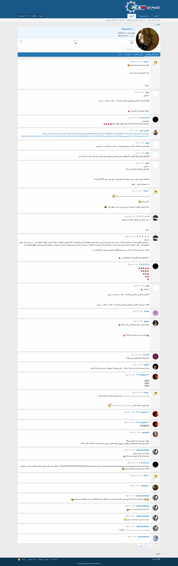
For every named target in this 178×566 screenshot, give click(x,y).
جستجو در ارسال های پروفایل (115, 20)
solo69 (146, 365)
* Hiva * (146, 61)
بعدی (141, 546)
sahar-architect (142, 450)
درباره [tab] (120, 54)
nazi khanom (143, 536)
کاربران (131, 16)
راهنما (23, 559)
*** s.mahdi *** (142, 375)
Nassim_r (145, 485)
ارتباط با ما (53, 559)
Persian (155, 559)
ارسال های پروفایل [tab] (152, 54)
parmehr (145, 432)
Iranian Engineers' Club (89, 564)
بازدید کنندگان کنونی (153, 20)
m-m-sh (146, 354)
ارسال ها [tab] (127, 54)
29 (146, 546)
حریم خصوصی (31, 559)
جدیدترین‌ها (144, 16)
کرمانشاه (121, 33)
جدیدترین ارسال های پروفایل (136, 20)
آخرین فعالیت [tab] (138, 54)
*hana (146, 311)
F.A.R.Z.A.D (144, 117)
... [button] (150, 546)
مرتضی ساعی (144, 130)
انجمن (156, 16)
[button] (152, 16)
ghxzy (146, 321)
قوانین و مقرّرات (43, 559)
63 (132, 43)
